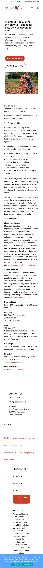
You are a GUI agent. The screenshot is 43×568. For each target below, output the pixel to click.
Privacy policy (27, 565)
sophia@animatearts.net (13, 362)
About (6, 431)
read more (14, 58)
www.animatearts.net (22, 298)
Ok (13, 565)
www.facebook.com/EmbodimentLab (20, 265)
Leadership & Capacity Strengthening (19, 453)
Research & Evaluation (13, 446)
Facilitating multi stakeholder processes (19, 438)
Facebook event (17, 370)
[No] (40, 561)
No (18, 565)
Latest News (9, 460)
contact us (15, 66)
